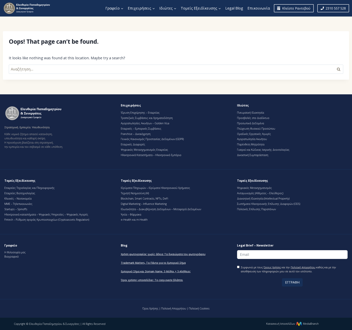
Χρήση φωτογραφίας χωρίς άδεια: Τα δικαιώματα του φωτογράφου (163, 254)
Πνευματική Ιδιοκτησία (250, 112)
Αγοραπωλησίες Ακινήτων (137, 123)
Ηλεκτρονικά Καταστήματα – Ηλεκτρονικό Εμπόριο (151, 155)
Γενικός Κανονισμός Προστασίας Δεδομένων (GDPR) (152, 139)
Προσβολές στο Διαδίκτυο (253, 118)
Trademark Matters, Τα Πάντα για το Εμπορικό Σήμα (153, 262)
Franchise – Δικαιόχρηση (136, 134)
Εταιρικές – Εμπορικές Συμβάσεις (141, 128)
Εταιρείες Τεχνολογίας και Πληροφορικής (29, 188)
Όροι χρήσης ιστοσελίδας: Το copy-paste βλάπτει (152, 280)
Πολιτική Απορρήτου (303, 267)
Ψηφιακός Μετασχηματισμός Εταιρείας (144, 149)
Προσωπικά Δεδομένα (250, 123)
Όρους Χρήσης (272, 267)
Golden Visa (161, 123)
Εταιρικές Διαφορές (133, 144)
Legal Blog (234, 8)
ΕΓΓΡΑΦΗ (292, 282)
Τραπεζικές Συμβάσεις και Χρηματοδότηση (147, 118)
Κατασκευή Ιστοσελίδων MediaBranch (292, 323)
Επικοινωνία (258, 8)
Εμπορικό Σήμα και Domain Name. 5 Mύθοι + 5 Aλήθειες (156, 271)
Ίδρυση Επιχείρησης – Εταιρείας (140, 112)
